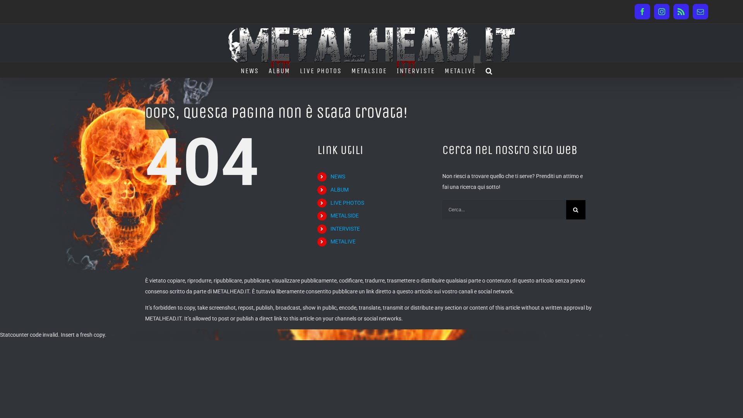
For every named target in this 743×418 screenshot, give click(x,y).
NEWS (337, 176)
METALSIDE (344, 215)
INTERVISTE (345, 229)
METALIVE (343, 241)
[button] (489, 70)
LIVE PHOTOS (347, 203)
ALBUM (339, 190)
